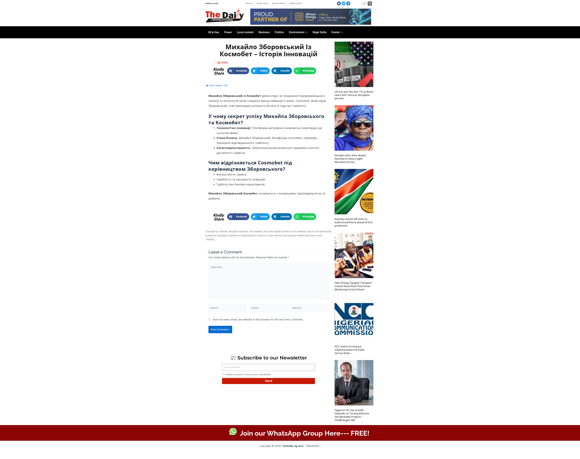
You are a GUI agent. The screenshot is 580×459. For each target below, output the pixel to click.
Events (336, 32)
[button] (238, 70)
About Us (249, 3)
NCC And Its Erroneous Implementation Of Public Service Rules (350, 350)
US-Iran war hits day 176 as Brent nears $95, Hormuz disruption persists (354, 95)
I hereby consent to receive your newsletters (248, 374)
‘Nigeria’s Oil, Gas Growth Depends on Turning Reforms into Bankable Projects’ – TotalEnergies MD (352, 415)
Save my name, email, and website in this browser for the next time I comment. (258, 319)
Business (264, 32)
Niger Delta (319, 32)
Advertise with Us (279, 3)
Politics (279, 32)
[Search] (370, 4)
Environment (296, 32)
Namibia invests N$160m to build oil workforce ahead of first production (353, 222)
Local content (245, 32)
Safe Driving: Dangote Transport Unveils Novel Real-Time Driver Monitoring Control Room (353, 286)
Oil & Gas (213, 32)
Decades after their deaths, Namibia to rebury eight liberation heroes (350, 159)
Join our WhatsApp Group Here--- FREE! (304, 433)
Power (228, 32)
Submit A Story (296, 3)
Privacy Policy (262, 3)
